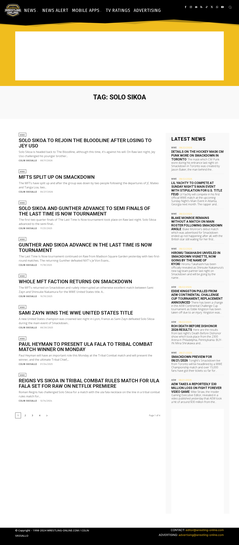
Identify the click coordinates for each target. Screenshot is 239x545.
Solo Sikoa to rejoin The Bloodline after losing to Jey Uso (85, 143)
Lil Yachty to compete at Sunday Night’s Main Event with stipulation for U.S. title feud (196, 188)
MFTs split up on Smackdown (57, 177)
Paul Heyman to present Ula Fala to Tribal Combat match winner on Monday (86, 346)
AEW (173, 287)
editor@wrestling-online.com (205, 530)
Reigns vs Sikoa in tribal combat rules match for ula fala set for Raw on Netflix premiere (89, 383)
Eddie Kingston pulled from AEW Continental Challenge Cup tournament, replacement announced (197, 296)
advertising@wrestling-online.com (201, 535)
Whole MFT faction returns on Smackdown (75, 281)
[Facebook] (185, 7)
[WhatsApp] (217, 7)
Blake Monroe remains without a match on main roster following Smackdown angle (196, 223)
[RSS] (201, 7)
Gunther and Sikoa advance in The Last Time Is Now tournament (85, 247)
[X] (212, 7)
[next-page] (47, 415)
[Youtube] (222, 7)
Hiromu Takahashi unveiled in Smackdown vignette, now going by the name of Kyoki (195, 258)
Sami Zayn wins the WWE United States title (76, 313)
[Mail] (196, 7)
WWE (22, 134)
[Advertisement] (119, 55)
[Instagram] (191, 7)
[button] (230, 7)
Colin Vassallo (28, 160)
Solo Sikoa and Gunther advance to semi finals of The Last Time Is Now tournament (84, 211)
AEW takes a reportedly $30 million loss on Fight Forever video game (196, 387)
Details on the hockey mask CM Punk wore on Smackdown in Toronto (197, 155)
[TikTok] (206, 7)
